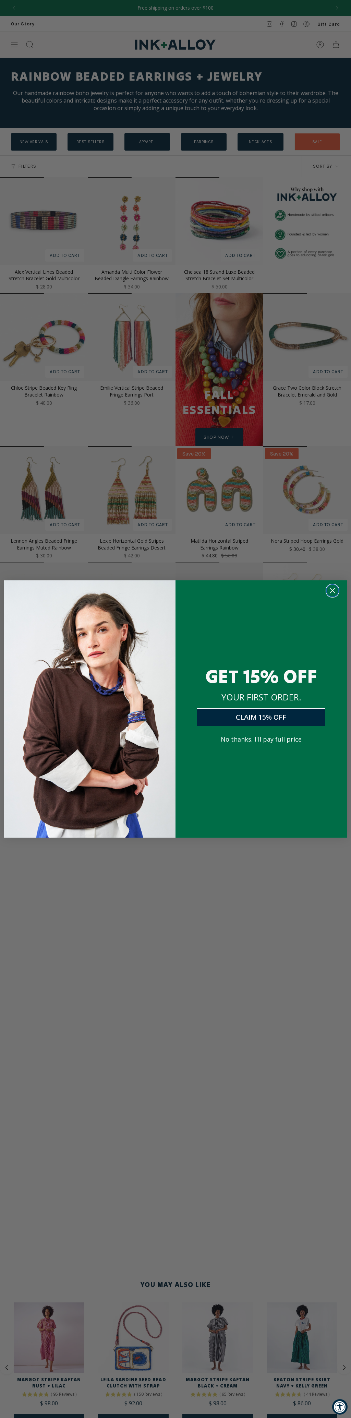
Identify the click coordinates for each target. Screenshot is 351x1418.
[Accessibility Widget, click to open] (340, 1407)
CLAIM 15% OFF (261, 717)
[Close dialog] (332, 590)
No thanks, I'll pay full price (261, 739)
